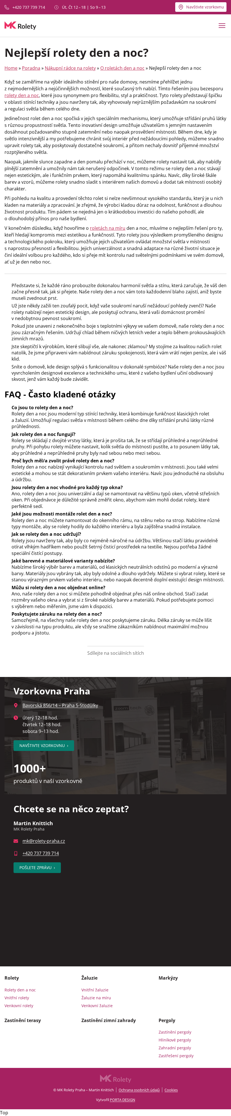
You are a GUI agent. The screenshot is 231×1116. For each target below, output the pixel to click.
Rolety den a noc (20, 990)
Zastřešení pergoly (176, 1055)
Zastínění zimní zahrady (108, 1020)
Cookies (171, 1089)
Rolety (12, 978)
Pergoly (167, 1020)
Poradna (31, 68)
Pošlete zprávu (37, 867)
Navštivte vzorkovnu (205, 7)
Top (4, 1113)
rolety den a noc (22, 95)
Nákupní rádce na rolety (70, 68)
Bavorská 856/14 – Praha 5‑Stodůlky (60, 705)
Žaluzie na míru (96, 997)
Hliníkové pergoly (175, 1040)
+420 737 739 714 (28, 7)
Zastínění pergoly (175, 1032)
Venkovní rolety (19, 1005)
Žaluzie (89, 978)
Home (11, 68)
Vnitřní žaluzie (94, 990)
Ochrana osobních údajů (139, 1089)
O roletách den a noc (122, 68)
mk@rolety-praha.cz (44, 841)
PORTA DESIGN (122, 1099)
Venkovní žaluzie (97, 1005)
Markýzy (168, 978)
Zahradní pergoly (175, 1047)
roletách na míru (107, 228)
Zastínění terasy (23, 1020)
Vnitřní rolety (17, 997)
